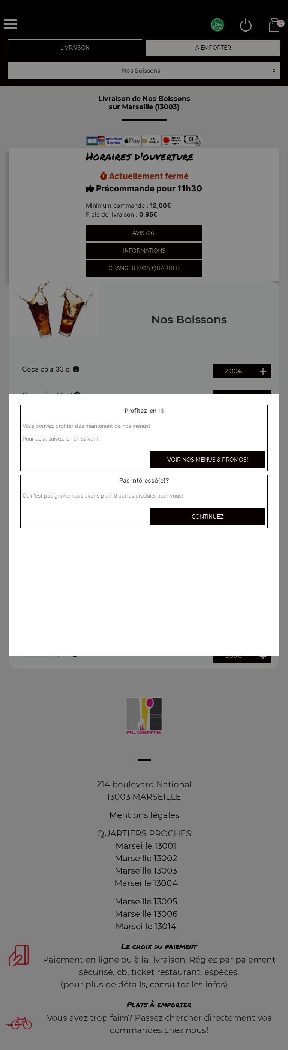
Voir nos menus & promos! (207, 459)
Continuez (208, 516)
